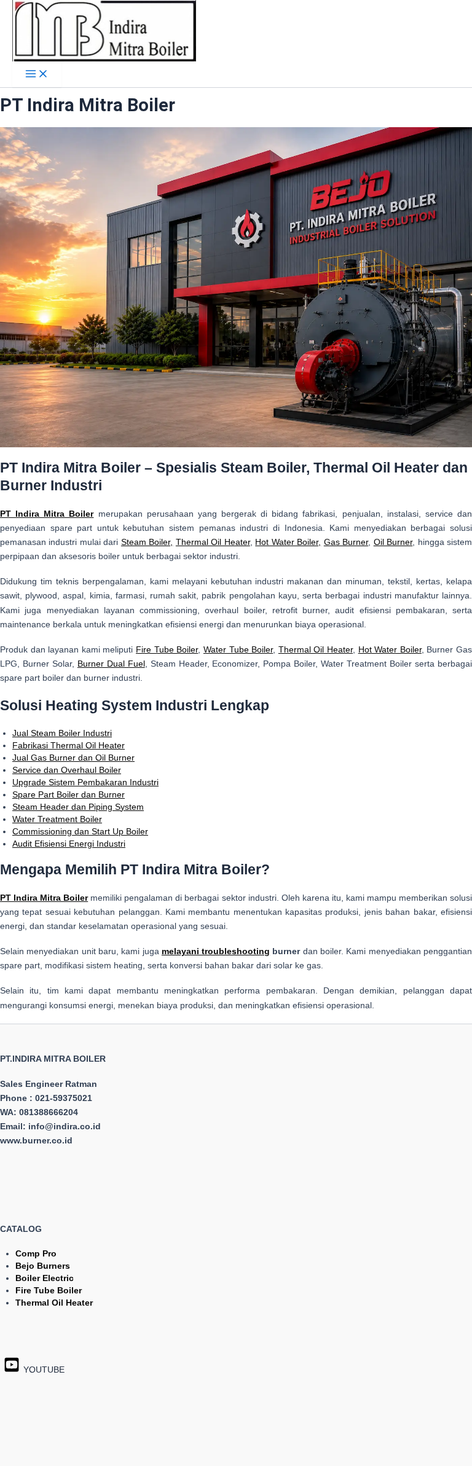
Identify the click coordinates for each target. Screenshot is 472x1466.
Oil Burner (393, 542)
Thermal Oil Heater (213, 542)
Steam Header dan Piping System (78, 807)
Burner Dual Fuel (111, 663)
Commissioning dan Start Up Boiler (80, 831)
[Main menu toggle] (36, 74)
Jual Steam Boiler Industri (62, 733)
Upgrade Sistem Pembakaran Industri (85, 782)
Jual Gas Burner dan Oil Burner (73, 757)
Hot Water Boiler (390, 649)
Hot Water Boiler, (288, 542)
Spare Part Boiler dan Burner (68, 794)
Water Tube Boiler (238, 649)
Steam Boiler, (147, 542)
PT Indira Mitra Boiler (44, 898)
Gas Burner (346, 542)
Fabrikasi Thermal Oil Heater (68, 745)
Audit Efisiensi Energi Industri (68, 844)
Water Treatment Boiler (57, 819)
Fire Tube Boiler (167, 649)
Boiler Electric (44, 1278)
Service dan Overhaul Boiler (66, 770)
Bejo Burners (42, 1266)
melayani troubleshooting (216, 951)
